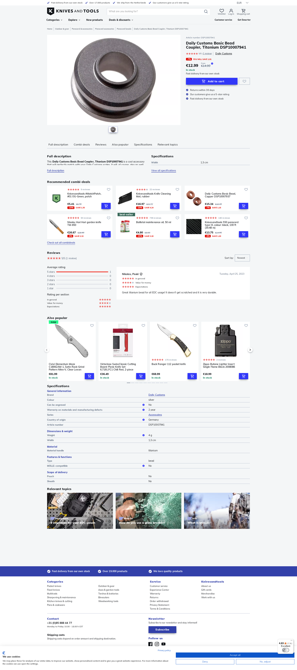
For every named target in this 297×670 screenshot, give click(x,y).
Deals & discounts (119, 19)
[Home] (73, 10)
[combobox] (242, 258)
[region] (113, 84)
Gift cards (206, 589)
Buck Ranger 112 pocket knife (169, 364)
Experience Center (159, 589)
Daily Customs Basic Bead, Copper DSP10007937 (220, 195)
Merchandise (208, 593)
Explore (72, 19)
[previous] (52, 350)
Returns (154, 597)
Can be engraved (56, 404)
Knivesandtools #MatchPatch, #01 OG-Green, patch (84, 195)
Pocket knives (54, 586)
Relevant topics (168, 144)
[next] (244, 350)
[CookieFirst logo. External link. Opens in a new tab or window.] (4, 653)
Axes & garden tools (108, 589)
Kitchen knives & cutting (59, 601)
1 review (207, 53)
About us (206, 586)
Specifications (143, 144)
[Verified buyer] (141, 274)
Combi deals (82, 144)
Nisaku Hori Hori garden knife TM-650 (84, 224)
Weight (51, 435)
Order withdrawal (159, 601)
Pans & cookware (56, 605)
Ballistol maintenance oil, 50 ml (153, 222)
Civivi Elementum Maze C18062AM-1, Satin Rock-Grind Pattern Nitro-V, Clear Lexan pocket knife (66, 367)
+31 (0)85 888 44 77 (59, 622)
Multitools (52, 593)
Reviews (101, 144)
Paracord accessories (104, 29)
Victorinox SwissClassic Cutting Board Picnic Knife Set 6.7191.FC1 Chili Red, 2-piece (118, 367)
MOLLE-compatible (57, 465)
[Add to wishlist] (244, 81)
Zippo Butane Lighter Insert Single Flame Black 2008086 (219, 365)
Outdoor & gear (62, 29)
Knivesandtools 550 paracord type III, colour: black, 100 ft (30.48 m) (222, 225)
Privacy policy (164, 650)
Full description (58, 144)
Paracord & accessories (82, 29)
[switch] (285, 650)
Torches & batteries (108, 593)
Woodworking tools (108, 601)
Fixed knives (53, 589)
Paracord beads (124, 29)
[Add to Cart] (106, 206)
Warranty (155, 593)
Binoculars (103, 597)
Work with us (208, 597)
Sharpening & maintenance (61, 597)
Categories (52, 19)
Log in (231, 14)
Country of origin (56, 419)
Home (49, 29)
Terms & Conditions (160, 608)
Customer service (159, 586)
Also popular (120, 144)
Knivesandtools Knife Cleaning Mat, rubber (153, 195)
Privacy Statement (159, 605)
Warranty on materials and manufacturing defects (74, 409)
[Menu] (291, 641)
